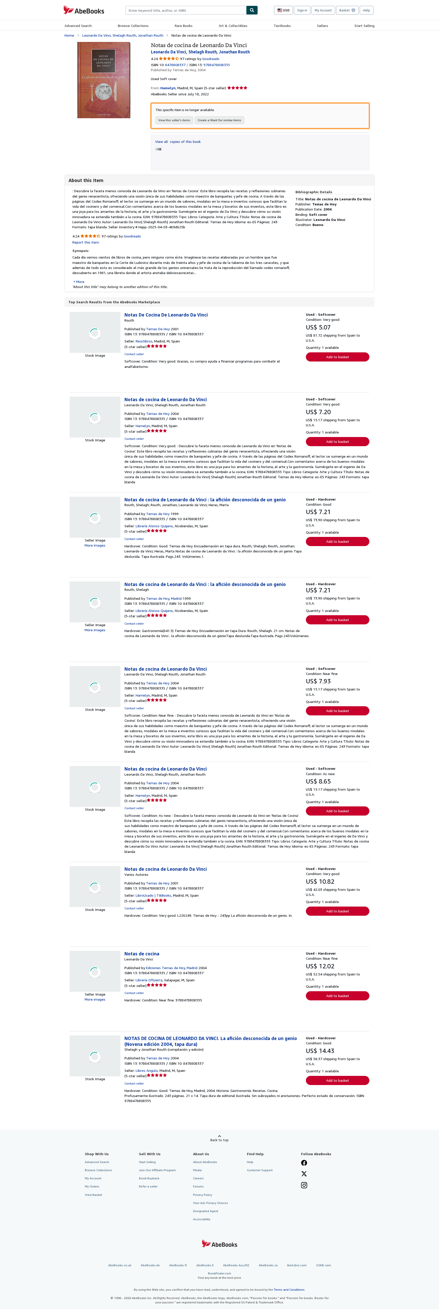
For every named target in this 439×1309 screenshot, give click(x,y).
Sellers (322, 25)
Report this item (85, 242)
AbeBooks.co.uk (119, 1265)
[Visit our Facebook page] (304, 1163)
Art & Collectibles (233, 25)
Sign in (302, 10)
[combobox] (186, 10)
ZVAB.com (323, 1265)
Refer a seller (148, 1186)
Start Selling (364, 25)
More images (95, 545)
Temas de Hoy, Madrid (164, 598)
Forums (198, 1186)
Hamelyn (143, 426)
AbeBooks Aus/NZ (236, 1265)
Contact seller (134, 354)
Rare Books (184, 25)
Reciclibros (144, 341)
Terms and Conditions (289, 1289)
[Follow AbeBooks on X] (304, 1174)
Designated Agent (205, 1211)
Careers (198, 1178)
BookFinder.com (219, 1275)
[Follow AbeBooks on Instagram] (304, 1185)
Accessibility (201, 1219)
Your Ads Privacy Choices (210, 1203)
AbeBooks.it (205, 1265)
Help (366, 10)
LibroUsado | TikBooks (153, 895)
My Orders (92, 1186)
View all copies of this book (178, 141)
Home (69, 35)
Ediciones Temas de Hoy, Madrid (171, 968)
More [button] (80, 281)
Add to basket (337, 357)
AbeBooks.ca (268, 1265)
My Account (323, 10)
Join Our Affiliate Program (157, 1170)
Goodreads (211, 58)
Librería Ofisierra (149, 980)
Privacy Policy (202, 1195)
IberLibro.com (297, 1265)
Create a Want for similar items (219, 120)
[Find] (252, 10)
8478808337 (175, 65)
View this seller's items (174, 120)
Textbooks (282, 25)
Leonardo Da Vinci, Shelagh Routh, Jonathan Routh (122, 35)
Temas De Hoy (158, 329)
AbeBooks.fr (178, 1265)
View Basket (93, 1195)
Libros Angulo (147, 1070)
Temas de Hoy (157, 413)
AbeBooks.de (150, 1265)
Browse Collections (133, 25)
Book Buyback (149, 1178)
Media (197, 1170)
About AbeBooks (205, 1162)
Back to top (219, 1140)
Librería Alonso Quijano (154, 526)
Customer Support (260, 1170)
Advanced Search (78, 25)
